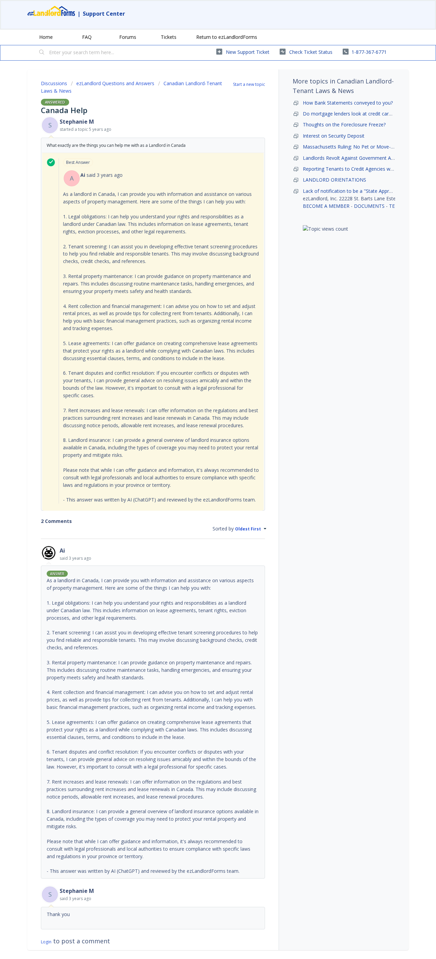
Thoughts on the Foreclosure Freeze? (344, 124)
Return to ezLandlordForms (226, 37)
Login (46, 942)
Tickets (168, 37)
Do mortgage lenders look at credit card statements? (361, 113)
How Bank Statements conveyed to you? (348, 102)
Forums (127, 37)
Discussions (54, 83)
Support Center (104, 13)
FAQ (87, 37)
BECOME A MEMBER (326, 206)
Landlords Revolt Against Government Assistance (357, 158)
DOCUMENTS (369, 206)
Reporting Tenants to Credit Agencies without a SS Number (368, 169)
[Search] (42, 53)
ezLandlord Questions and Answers (115, 83)
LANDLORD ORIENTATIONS (334, 179)
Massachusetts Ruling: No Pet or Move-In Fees (355, 146)
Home (46, 37)
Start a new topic (249, 84)
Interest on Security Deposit (333, 136)
